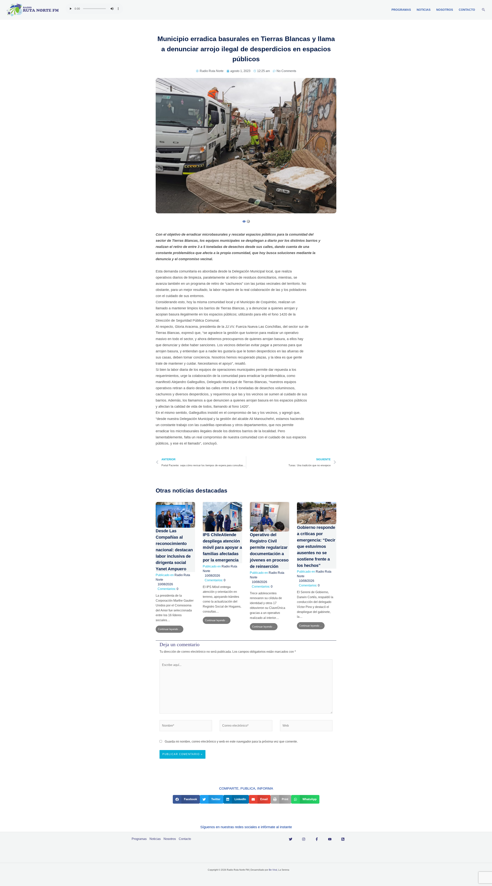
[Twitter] (290, 839)
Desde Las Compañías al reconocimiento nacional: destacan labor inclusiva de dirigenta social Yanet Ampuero (174, 549)
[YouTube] (330, 839)
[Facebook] (316, 839)
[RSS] (343, 839)
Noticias (423, 9)
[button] (483, 9)
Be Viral (273, 870)
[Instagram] (303, 839)
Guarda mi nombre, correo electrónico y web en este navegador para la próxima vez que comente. (231, 741)
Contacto (467, 9)
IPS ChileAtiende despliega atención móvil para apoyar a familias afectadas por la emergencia (222, 547)
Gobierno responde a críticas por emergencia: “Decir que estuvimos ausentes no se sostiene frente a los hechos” (316, 546)
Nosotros (444, 9)
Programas (401, 9)
